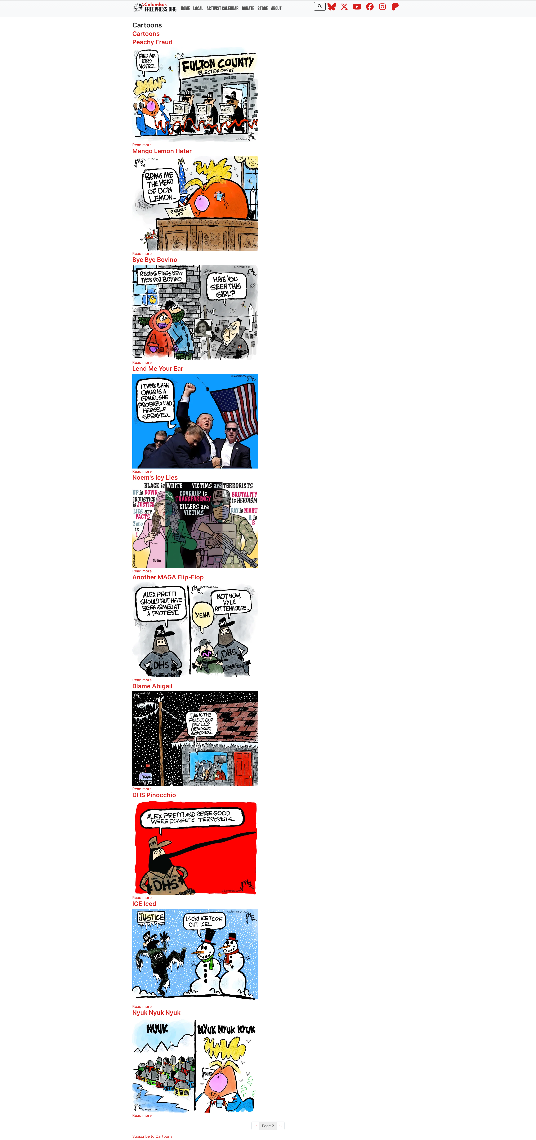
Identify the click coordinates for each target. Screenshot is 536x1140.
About (276, 8)
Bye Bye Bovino (154, 259)
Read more (142, 145)
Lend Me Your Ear (157, 368)
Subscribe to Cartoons (152, 1136)
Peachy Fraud (152, 42)
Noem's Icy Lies (155, 477)
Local (198, 8)
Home (185, 8)
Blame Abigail (152, 686)
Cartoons (146, 33)
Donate (248, 8)
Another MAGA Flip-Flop (168, 577)
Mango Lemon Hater (162, 151)
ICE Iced (144, 903)
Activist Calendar (222, 8)
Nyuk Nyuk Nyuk (156, 1012)
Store (263, 8)
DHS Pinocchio (154, 795)
